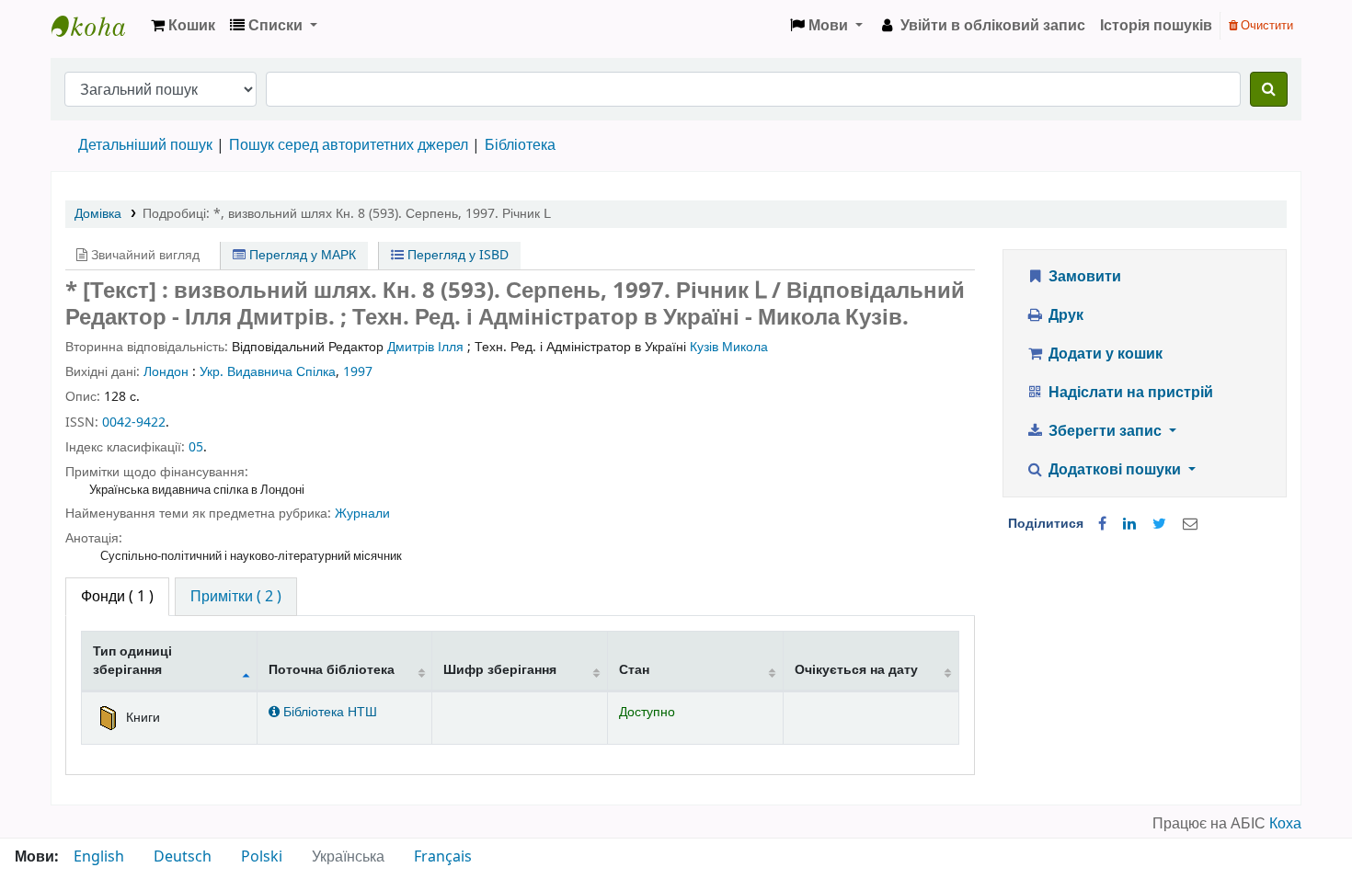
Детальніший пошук (145, 145)
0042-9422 (134, 422)
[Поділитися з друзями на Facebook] (1102, 524)
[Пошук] (1269, 89)
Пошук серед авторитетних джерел (348, 145)
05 (196, 447)
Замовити (1083, 277)
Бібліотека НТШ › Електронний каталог (97, 25)
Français (443, 857)
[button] (183, 25)
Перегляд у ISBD (456, 255)
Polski (261, 857)
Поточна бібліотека (332, 669)
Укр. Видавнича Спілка (268, 372)
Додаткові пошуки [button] (1115, 470)
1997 (357, 372)
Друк (1064, 315)
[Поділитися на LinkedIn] (1129, 524)
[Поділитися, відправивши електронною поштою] (1190, 524)
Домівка (97, 213)
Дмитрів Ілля (425, 347)
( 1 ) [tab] (117, 597)
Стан (634, 669)
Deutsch (183, 857)
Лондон (166, 372)
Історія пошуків (1156, 26)
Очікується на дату (856, 669)
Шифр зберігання (499, 669)
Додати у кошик (1104, 354)
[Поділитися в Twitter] (1159, 524)
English (99, 857)
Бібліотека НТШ (328, 712)
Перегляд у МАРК (301, 255)
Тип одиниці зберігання (132, 660)
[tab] (236, 596)
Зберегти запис (1105, 431)
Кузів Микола (729, 347)
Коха (1285, 824)
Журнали (362, 513)
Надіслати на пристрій (1129, 393)
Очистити (1265, 25)
